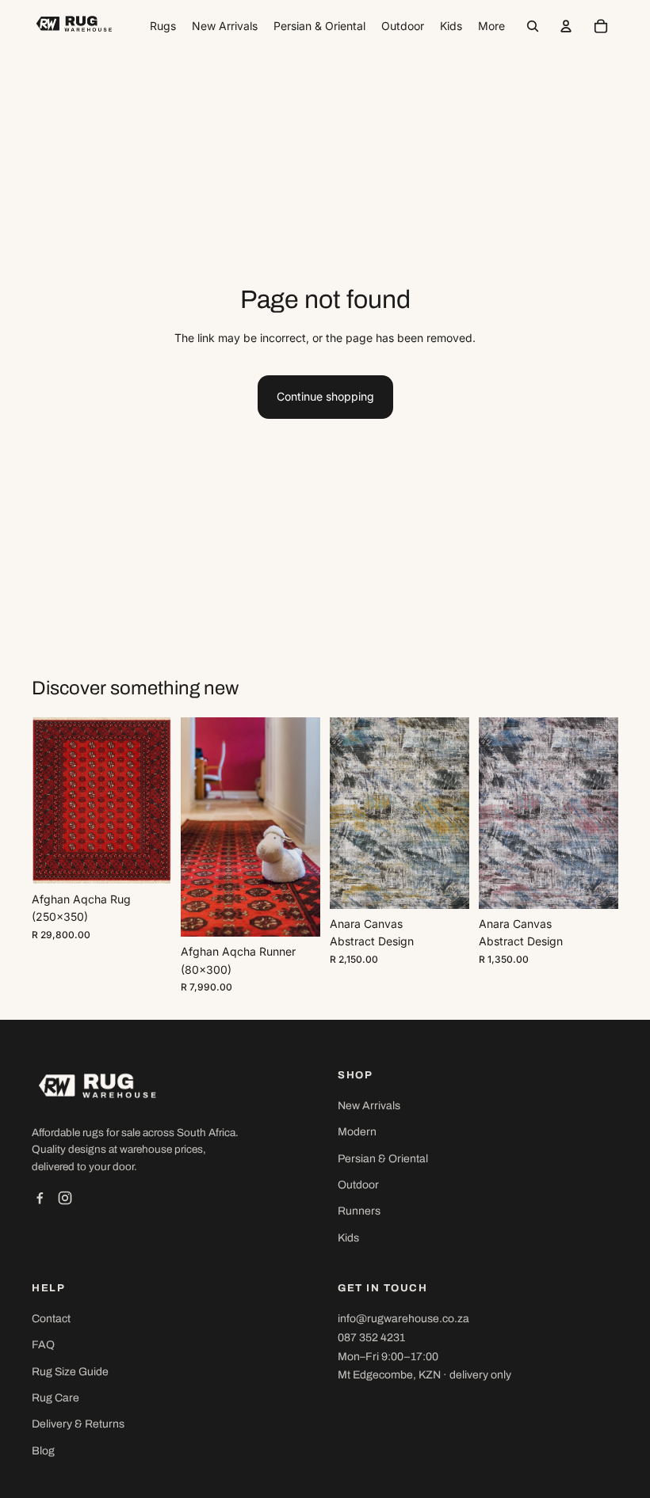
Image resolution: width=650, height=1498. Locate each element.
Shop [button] (355, 1075)
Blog (43, 1451)
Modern (357, 1132)
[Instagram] (65, 1198)
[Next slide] (159, 800)
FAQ (43, 1345)
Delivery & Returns (78, 1424)
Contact (51, 1319)
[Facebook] (40, 1198)
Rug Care (55, 1398)
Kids (348, 1238)
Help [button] (48, 1288)
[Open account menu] (566, 26)
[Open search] (532, 26)
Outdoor (358, 1185)
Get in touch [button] (382, 1288)
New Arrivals (369, 1106)
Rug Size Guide (70, 1372)
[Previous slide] (44, 800)
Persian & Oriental (383, 1159)
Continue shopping (325, 396)
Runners (359, 1211)
